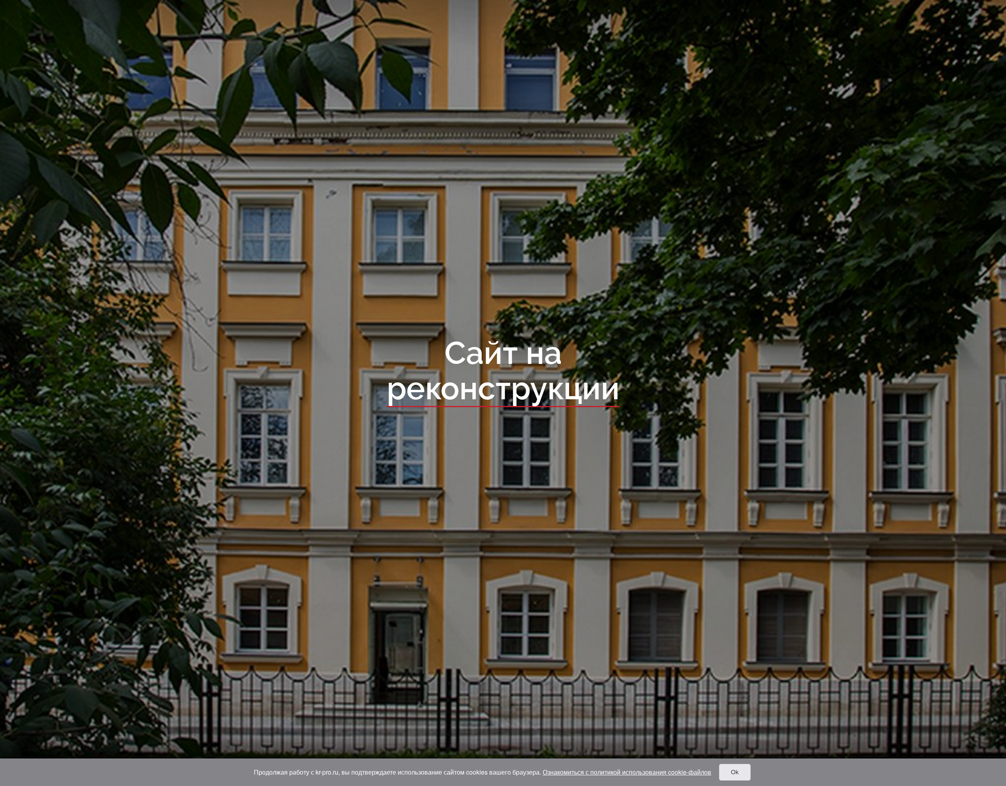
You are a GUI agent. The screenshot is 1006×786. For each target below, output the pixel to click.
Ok (735, 772)
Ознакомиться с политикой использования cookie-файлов (627, 772)
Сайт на (503, 371)
